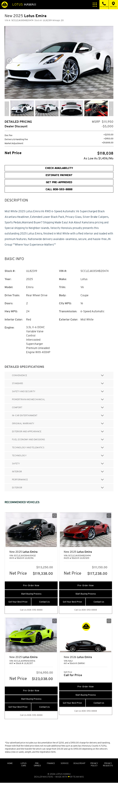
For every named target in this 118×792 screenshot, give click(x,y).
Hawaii (24, 4)
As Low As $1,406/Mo (98, 158)
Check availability (59, 168)
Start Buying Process (31, 594)
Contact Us (44, 602)
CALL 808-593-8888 (59, 189)
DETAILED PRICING (18, 121)
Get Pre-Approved (59, 182)
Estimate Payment (59, 175)
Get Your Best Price (18, 602)
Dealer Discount (16, 126)
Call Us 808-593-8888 (31, 610)
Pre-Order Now (31, 585)
